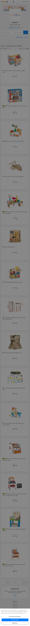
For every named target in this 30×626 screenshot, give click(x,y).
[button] (15, 616)
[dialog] (15, 617)
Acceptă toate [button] (15, 619)
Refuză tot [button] (15, 623)
